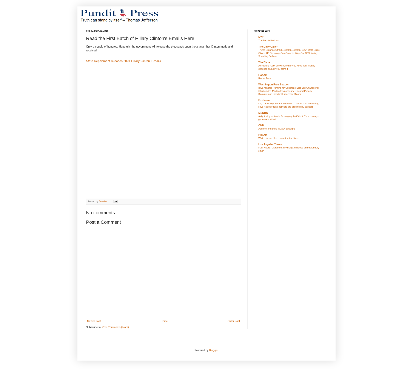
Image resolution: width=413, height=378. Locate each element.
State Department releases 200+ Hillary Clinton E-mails (123, 61)
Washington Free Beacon (273, 84)
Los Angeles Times (270, 144)
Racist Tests (264, 78)
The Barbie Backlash (269, 40)
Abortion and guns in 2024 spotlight (276, 128)
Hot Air (262, 75)
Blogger (213, 350)
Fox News (264, 100)
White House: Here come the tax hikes (278, 138)
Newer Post (94, 321)
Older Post (234, 321)
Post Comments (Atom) (115, 327)
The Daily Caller (268, 46)
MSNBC (263, 112)
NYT (261, 37)
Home (164, 321)
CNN (261, 125)
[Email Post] (115, 201)
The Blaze (264, 62)
